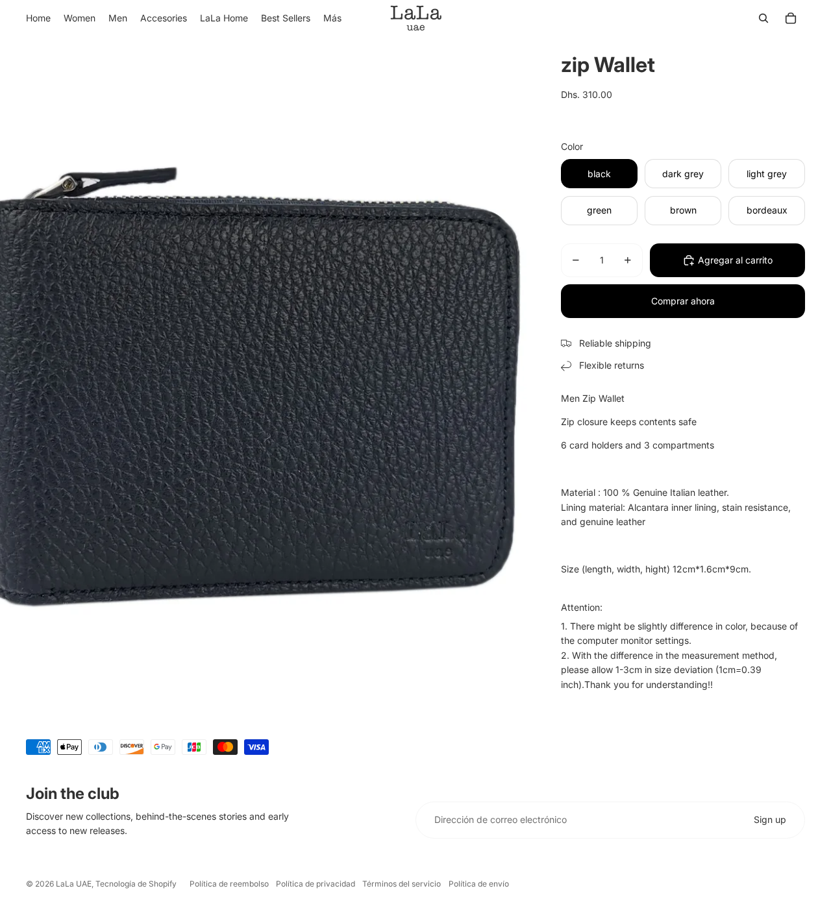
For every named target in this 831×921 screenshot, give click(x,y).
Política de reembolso (229, 884)
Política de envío (479, 884)
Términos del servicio (401, 884)
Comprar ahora (683, 300)
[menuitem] (332, 18)
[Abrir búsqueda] (763, 18)
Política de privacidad (315, 884)
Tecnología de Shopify (136, 884)
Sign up (770, 819)
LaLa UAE (74, 884)
